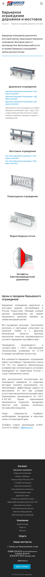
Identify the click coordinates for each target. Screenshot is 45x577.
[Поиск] (41, 4)
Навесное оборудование (22, 512)
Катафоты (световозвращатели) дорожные (22, 277)
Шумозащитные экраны (23, 505)
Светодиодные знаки (22, 492)
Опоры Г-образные (22, 476)
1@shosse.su (26, 427)
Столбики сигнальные (22, 483)
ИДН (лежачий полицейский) (22, 515)
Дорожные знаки (22, 496)
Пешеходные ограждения (22, 196)
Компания (22, 520)
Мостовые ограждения (22, 151)
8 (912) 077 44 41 (17, 556)
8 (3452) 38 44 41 (22, 554)
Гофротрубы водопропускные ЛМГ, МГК (23, 502)
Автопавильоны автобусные (22, 508)
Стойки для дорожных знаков (22, 499)
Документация (22, 524)
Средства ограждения (22, 486)
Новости (22, 527)
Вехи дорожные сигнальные (22, 489)
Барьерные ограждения (22, 470)
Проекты (22, 530)
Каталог (22, 466)
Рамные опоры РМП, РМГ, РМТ (22, 479)
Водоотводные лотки (22, 236)
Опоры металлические (22, 473)
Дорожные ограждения (22, 86)
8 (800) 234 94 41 (15, 551)
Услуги (22, 536)
